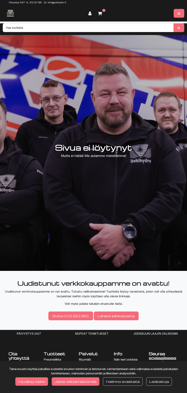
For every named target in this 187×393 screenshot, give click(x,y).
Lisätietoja (159, 381)
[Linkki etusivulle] (10, 13)
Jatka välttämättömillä (75, 381)
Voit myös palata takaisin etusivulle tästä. (94, 304)
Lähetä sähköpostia (116, 316)
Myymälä (85, 359)
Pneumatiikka (52, 359)
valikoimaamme (94, 291)
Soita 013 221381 (70, 316)
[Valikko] (179, 13)
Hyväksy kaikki (31, 381)
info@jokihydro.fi (57, 2)
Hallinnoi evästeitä (123, 381)
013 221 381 (36, 2)
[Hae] (178, 27)
